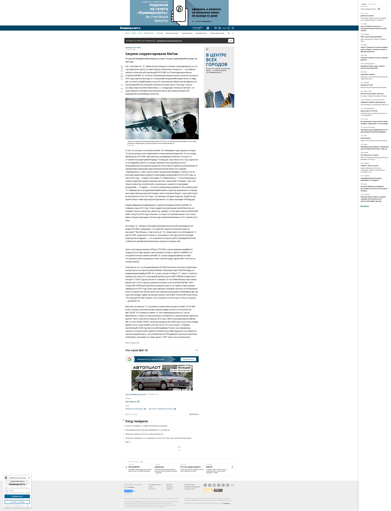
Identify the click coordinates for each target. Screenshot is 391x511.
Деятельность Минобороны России (160, 409)
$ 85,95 (127, 33)
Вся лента (194, 414)
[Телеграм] (205, 485)
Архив (151, 487)
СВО (228, 33)
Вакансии (170, 487)
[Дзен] (214, 485)
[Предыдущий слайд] (126, 467)
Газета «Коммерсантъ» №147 (135, 394)
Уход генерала (136, 421)
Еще (127, 442)
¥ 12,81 (140, 33)
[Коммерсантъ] (130, 28)
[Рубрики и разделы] (232, 28)
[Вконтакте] (209, 485)
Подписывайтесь (188, 359)
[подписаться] (138, 401)
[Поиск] (228, 28)
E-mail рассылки (189, 489)
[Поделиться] (122, 84)
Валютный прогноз (201, 33)
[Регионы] (215, 28)
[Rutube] (223, 485)
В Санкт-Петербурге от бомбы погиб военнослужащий (146, 426)
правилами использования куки (169, 40)
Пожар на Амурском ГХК (217, 33)
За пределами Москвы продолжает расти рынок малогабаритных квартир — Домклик (165, 471)
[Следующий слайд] (232, 467)
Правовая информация (192, 487)
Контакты (152, 489)
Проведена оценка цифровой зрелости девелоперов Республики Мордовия (140, 470)
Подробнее (226, 503)
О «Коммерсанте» (155, 485)
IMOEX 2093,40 (148, 33)
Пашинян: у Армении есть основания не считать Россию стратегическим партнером (158, 438)
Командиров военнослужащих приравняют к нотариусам (147, 430)
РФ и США (160, 33)
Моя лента (372, 4)
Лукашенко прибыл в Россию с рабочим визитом (144, 434)
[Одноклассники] (218, 485)
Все (141, 461)
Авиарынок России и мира (133, 47)
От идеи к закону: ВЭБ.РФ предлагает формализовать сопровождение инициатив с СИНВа (217, 471)
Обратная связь (189, 485)
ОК (231, 41)
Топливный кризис (187, 33)
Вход (224, 28)
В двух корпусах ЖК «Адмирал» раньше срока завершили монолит (192, 470)
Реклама (169, 485)
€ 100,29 (133, 33)
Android (169, 489)
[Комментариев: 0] (122, 70)
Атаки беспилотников (172, 33)
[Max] (227, 485)
